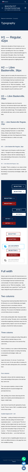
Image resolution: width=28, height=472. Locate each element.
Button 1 (18, 209)
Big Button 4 (8, 203)
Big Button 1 (18, 186)
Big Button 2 (18, 191)
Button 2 (18, 214)
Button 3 (8, 218)
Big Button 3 (8, 198)
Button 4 (8, 223)
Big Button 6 (12, 239)
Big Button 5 (12, 234)
